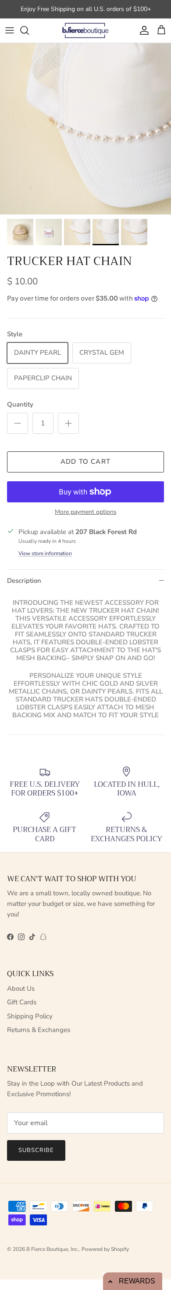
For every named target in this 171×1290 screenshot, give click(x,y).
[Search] (29, 30)
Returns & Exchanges (38, 1029)
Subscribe (36, 1150)
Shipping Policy (30, 1016)
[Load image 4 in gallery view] (85, 128)
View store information (45, 553)
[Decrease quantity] (17, 423)
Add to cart (85, 461)
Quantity (20, 404)
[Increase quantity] (68, 423)
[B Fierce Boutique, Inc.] (86, 30)
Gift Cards (21, 1002)
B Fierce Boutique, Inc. (52, 1249)
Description (24, 580)
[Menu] (9, 30)
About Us (21, 988)
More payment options (86, 512)
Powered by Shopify (105, 1249)
